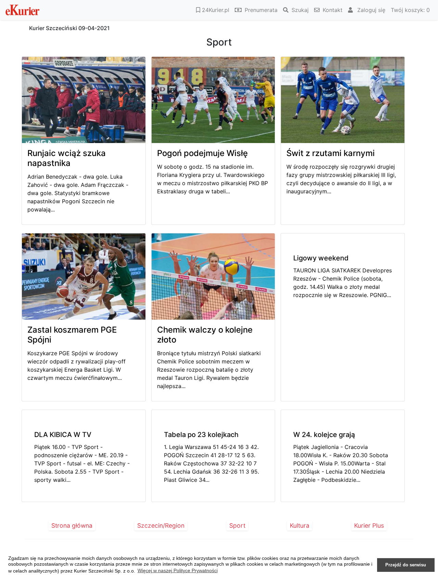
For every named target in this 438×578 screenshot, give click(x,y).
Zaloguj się (370, 10)
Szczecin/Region (160, 525)
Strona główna (71, 525)
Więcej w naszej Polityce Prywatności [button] (178, 570)
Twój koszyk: (410, 10)
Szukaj (299, 10)
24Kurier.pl (214, 10)
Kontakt (332, 10)
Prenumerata (260, 10)
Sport (237, 525)
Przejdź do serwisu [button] (405, 565)
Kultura (299, 525)
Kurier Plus (369, 525)
